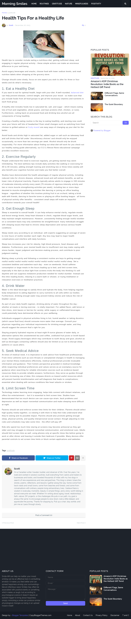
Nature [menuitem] (68, 4)
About (77, 615)
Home (4, 13)
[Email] (77, 457)
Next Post (80, 523)
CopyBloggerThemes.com (40, 615)
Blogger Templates (20, 615)
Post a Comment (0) (43, 515)
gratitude (11, 13)
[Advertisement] (110, 28)
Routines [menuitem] (44, 4)
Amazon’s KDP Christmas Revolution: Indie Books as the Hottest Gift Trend (107, 84)
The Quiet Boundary (114, 104)
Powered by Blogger (102, 130)
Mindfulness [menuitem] (81, 4)
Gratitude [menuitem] (57, 4)
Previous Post (8, 523)
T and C (125, 615)
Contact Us (88, 615)
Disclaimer (115, 615)
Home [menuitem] (34, 4)
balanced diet (77, 93)
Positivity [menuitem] (96, 4)
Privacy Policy (101, 615)
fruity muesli (34, 127)
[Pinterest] (71, 457)
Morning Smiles (14, 4)
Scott (17, 468)
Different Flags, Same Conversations (114, 94)
